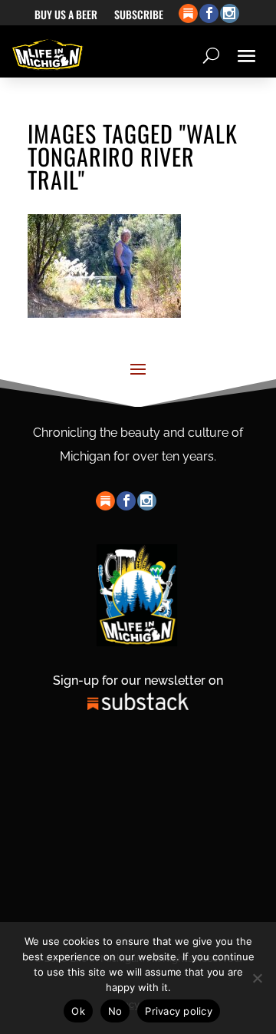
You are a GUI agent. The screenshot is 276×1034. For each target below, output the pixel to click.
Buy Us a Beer (65, 15)
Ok (78, 1011)
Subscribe (138, 15)
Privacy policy (178, 1011)
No (115, 1011)
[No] (256, 978)
